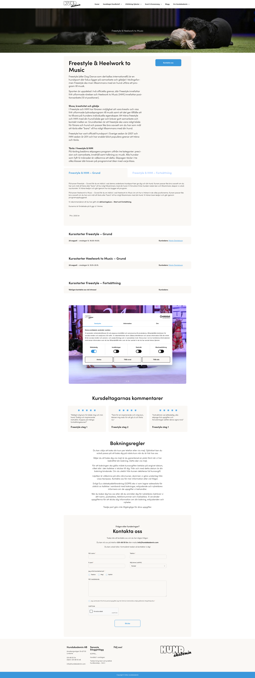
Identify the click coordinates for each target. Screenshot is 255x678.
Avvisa (99, 359)
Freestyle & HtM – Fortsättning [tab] (152, 173)
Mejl (99, 574)
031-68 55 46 (76, 659)
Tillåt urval (127, 359)
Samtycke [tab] (97, 323)
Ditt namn (92, 553)
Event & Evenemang (152, 4)
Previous (73, 345)
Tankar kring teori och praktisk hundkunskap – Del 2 (101, 662)
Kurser (97, 4)
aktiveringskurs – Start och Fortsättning (115, 202)
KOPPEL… (93, 653)
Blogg (167, 4)
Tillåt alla (156, 359)
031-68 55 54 (122, 542)
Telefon (132, 553)
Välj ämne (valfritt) (136, 562)
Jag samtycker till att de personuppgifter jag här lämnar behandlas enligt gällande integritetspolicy (122, 601)
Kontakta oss (168, 62)
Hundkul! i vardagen (97, 657)
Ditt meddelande (93, 579)
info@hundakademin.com (147, 542)
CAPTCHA (91, 606)
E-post (91, 562)
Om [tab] (157, 323)
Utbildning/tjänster (132, 4)
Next (181, 345)
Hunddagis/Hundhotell (111, 4)
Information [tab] (127, 323)
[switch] (116, 351)
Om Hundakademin (180, 4)
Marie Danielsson (176, 240)
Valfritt (108, 574)
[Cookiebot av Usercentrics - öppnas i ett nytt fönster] (161, 316)
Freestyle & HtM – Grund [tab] (84, 173)
